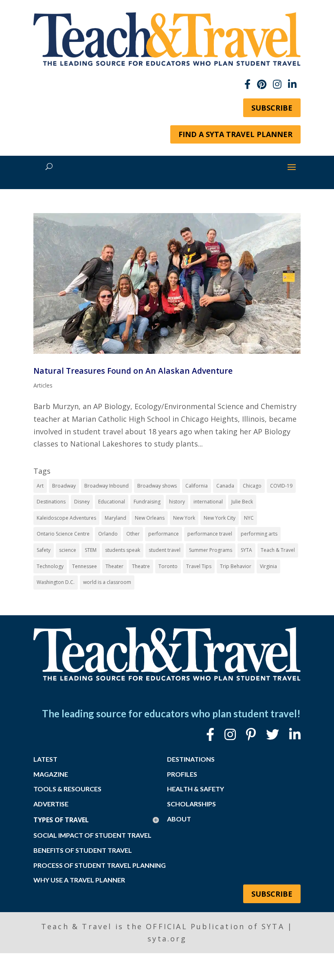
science (67, 550)
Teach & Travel (278, 550)
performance (163, 533)
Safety (44, 550)
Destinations (51, 501)
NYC (249, 517)
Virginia (268, 566)
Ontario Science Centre (63, 533)
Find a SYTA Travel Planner (235, 134)
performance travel (209, 533)
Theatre (141, 566)
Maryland (115, 517)
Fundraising (147, 501)
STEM (91, 550)
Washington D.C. (56, 582)
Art (40, 485)
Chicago (252, 485)
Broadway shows (157, 485)
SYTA (246, 550)
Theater (114, 566)
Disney (82, 501)
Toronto (168, 566)
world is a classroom (107, 582)
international (208, 501)
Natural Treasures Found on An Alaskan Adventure (133, 370)
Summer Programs (210, 550)
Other (133, 533)
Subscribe (271, 108)
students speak (122, 550)
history (177, 501)
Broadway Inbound (106, 485)
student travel (164, 550)
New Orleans (150, 517)
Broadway (64, 485)
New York (184, 517)
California (196, 485)
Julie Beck (242, 501)
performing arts (259, 533)
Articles (43, 385)
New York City (219, 517)
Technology (50, 566)
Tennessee (84, 566)
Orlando (108, 533)
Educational (111, 501)
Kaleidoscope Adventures (66, 517)
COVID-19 (281, 485)
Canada (225, 485)
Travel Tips (198, 566)
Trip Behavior (235, 566)
